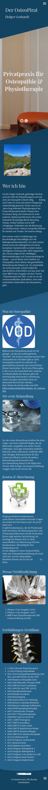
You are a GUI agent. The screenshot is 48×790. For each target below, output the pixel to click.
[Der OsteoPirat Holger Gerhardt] (24, 21)
